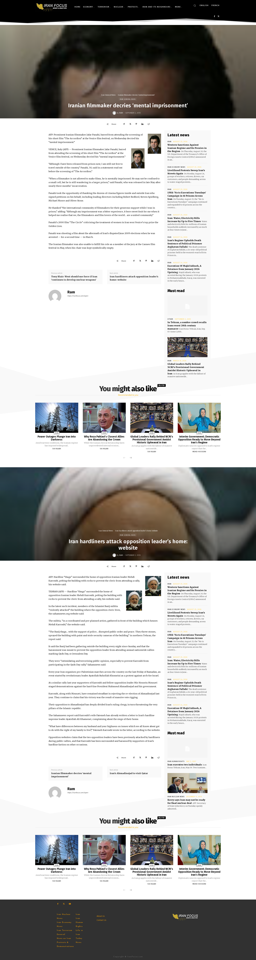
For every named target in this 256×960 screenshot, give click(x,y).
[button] (194, 5)
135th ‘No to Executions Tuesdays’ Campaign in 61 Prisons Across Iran (186, 195)
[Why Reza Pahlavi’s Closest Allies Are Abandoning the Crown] (104, 418)
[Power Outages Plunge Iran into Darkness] (56, 418)
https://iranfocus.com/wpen (77, 296)
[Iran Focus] (52, 6)
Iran (169, 141)
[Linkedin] (142, 124)
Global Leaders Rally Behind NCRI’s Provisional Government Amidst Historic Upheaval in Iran (151, 439)
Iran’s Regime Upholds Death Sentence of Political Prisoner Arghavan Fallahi (184, 243)
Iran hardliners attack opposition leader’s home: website (134, 278)
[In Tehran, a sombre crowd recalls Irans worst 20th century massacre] (187, 305)
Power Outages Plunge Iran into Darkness (57, 438)
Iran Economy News (176, 167)
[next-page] (130, 458)
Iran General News (108, 95)
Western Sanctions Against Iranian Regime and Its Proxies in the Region (187, 148)
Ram (121, 113)
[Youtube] (69, 904)
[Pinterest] (136, 124)
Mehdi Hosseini (199, 452)
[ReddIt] (148, 124)
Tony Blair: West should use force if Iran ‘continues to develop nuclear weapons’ (74, 278)
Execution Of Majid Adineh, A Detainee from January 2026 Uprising (184, 269)
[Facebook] (214, 16)
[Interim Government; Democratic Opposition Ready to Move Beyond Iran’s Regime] (199, 418)
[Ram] (115, 113)
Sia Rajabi (56, 449)
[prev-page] (124, 458)
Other (170, 319)
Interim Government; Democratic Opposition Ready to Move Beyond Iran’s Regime (199, 439)
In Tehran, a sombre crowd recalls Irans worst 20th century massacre (187, 325)
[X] (218, 16)
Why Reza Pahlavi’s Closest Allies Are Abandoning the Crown (104, 438)
